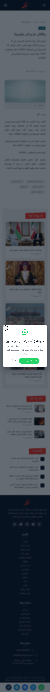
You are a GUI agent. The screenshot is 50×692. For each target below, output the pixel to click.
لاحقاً (14, 361)
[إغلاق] (6, 328)
